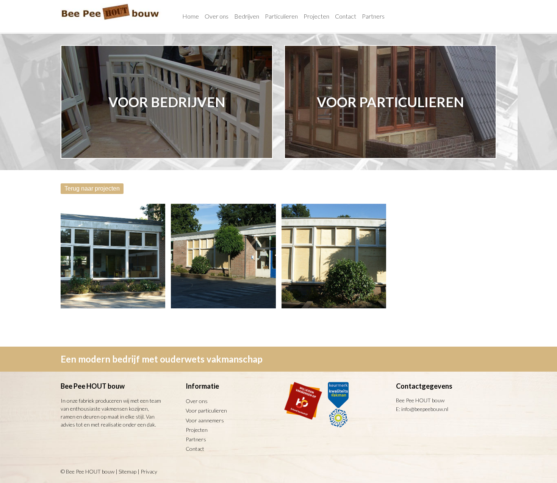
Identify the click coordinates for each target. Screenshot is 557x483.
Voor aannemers (205, 420)
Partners (196, 439)
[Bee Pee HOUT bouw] (111, 21)
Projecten (197, 430)
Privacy (149, 471)
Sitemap (127, 471)
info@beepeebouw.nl (424, 409)
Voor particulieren (206, 410)
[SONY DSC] (113, 256)
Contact (195, 448)
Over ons (197, 401)
